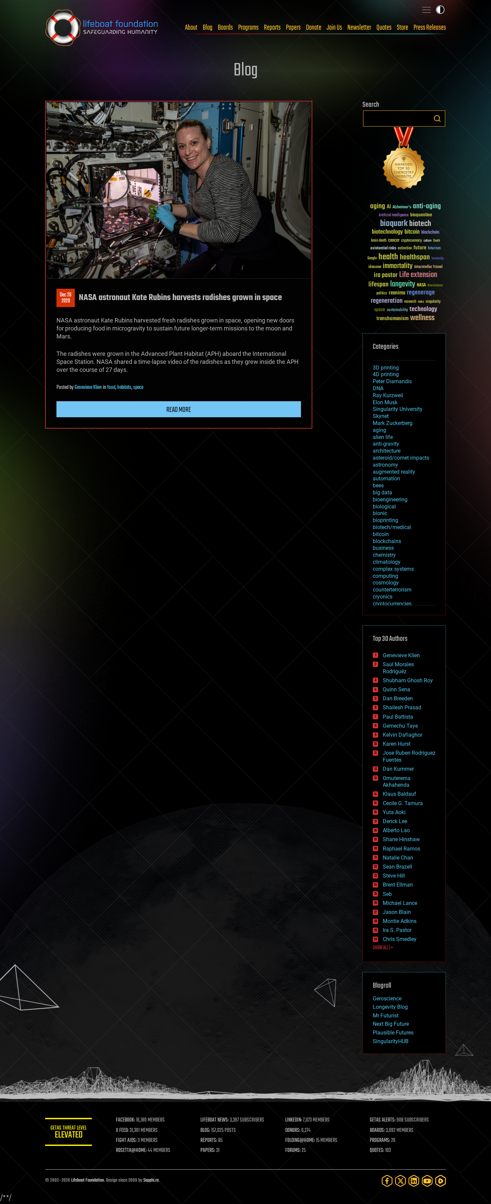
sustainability (397, 310)
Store (402, 28)
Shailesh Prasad (402, 707)
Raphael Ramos (401, 849)
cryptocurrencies (392, 603)
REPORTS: (208, 1140)
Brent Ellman (398, 885)
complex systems (393, 569)
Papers (293, 28)
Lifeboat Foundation (87, 1180)
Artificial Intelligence (393, 215)
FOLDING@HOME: (300, 1140)
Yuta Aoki (394, 812)
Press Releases (430, 28)
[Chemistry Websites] (404, 159)
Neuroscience (435, 286)
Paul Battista (398, 717)
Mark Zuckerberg (393, 423)
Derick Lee (395, 821)
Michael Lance (400, 903)
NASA (421, 285)
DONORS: (292, 1130)
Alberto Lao (396, 830)
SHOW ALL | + (383, 948)
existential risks (383, 248)
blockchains (387, 541)
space (138, 387)
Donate (313, 28)
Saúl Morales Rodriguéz (398, 668)
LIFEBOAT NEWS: (214, 1120)
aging (377, 206)
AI (389, 207)
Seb (387, 894)
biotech (420, 223)
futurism (434, 248)
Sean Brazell (397, 867)
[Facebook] (387, 1181)
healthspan (415, 257)
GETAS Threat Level (68, 1133)
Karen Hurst (397, 744)
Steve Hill (394, 876)
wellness (422, 318)
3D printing (386, 368)
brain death (378, 241)
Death (436, 241)
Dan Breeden (398, 698)
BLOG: (205, 1130)
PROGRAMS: (380, 1140)
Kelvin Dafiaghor (402, 735)
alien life (383, 437)
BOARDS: (377, 1130)
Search (437, 118)
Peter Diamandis (392, 381)
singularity (433, 302)
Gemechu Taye (400, 726)
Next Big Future (391, 1024)
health (388, 257)
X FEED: (122, 1130)
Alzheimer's (401, 207)
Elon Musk (385, 402)
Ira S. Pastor (397, 930)
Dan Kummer (398, 769)
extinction (405, 248)
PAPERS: (207, 1150)
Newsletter (359, 28)
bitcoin (412, 232)
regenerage (421, 292)
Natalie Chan (398, 858)
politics (381, 293)
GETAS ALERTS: (382, 1120)
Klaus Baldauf (399, 794)
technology (423, 309)
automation (386, 478)
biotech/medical (392, 527)
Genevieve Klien (88, 387)
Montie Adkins (400, 921)
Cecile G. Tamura (403, 803)
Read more (178, 410)
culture (428, 241)
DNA (378, 388)
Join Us (334, 28)
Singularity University (398, 409)
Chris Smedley (400, 939)
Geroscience (387, 998)
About (191, 28)
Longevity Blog (390, 1007)
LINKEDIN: (293, 1120)
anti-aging (427, 206)
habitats (124, 387)
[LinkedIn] (413, 1181)
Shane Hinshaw (401, 839)
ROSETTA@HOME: (131, 1150)
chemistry (384, 555)
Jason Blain (397, 912)
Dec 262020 (65, 298)
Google (372, 258)
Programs (248, 28)
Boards (225, 28)
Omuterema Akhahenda (397, 781)
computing (385, 576)
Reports (272, 28)
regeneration (386, 301)
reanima (397, 293)
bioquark (393, 224)
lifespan (378, 284)
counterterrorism (392, 589)
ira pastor (385, 275)
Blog (207, 28)
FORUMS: (293, 1150)
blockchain (430, 232)
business (383, 548)
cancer (393, 240)
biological (384, 506)
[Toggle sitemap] (426, 9)
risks (421, 302)
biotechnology (387, 232)
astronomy (385, 465)
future (420, 248)
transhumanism (392, 318)
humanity (438, 259)
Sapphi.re (151, 1180)
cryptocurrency (411, 241)
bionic (380, 513)
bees (378, 485)
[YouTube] (427, 1181)
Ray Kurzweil (388, 395)
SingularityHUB (390, 1041)
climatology (386, 562)
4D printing (386, 374)
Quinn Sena (396, 689)
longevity (402, 284)
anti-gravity (386, 444)
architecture (386, 451)
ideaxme (374, 267)
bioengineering (390, 499)
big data (382, 492)
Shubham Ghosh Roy (408, 680)
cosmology (386, 582)
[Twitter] (400, 1181)
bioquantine (421, 215)
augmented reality (394, 472)
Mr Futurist (385, 1015)
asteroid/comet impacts (401, 458)
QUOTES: (377, 1150)
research (410, 302)
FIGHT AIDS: (126, 1140)
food (111, 387)
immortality (398, 266)
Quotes (383, 28)
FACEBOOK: (125, 1120)
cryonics (382, 596)
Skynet (381, 416)
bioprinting (385, 520)
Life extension (418, 275)
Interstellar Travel (428, 267)
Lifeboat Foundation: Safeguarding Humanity (102, 27)
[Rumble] (440, 1181)
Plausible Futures (393, 1032)
